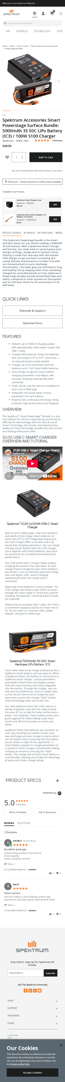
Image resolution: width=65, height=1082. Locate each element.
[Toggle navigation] (60, 14)
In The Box (29, 233)
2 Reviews (57, 140)
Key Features (45, 233)
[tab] (18, 812)
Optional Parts (32, 323)
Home (4, 46)
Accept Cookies (32, 1072)
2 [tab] (14, 112)
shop (12, 46)
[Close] (61, 1045)
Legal (11, 1023)
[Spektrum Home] (11, 12)
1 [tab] (6, 112)
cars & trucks (22, 46)
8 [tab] (58, 112)
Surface (22, 31)
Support (12, 1008)
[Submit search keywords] (5, 23)
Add (55, 204)
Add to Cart (46, 157)
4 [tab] (28, 112)
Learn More (57, 171)
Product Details (11, 233)
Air (8, 31)
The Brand (14, 1016)
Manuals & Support (33, 310)
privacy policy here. (20, 1064)
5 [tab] (36, 112)
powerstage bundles (14, 48)
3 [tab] (21, 112)
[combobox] (32, 23)
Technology (42, 31)
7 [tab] (51, 112)
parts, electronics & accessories (44, 46)
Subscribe (50, 973)
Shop (10, 1001)
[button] (10, 864)
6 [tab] (44, 112)
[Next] (57, 81)
